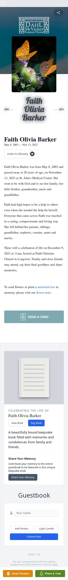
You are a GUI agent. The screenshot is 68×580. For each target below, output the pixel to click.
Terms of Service (43, 564)
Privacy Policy (24, 564)
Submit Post (34, 536)
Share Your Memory (22, 477)
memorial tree (46, 287)
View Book (17, 423)
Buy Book (36, 423)
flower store (43, 292)
